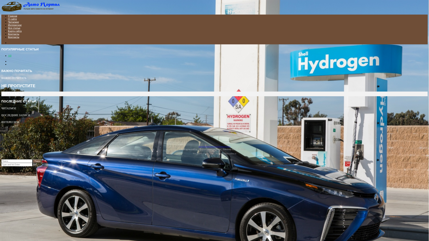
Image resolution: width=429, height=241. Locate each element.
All (9, 55)
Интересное (15, 25)
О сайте (12, 19)
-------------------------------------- (214, 146)
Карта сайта (15, 31)
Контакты (13, 34)
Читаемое (13, 22)
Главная (12, 16)
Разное (242, 149)
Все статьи (14, 28)
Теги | (219, 149)
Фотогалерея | (207, 149)
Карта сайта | (191, 149)
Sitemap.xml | (230, 149)
